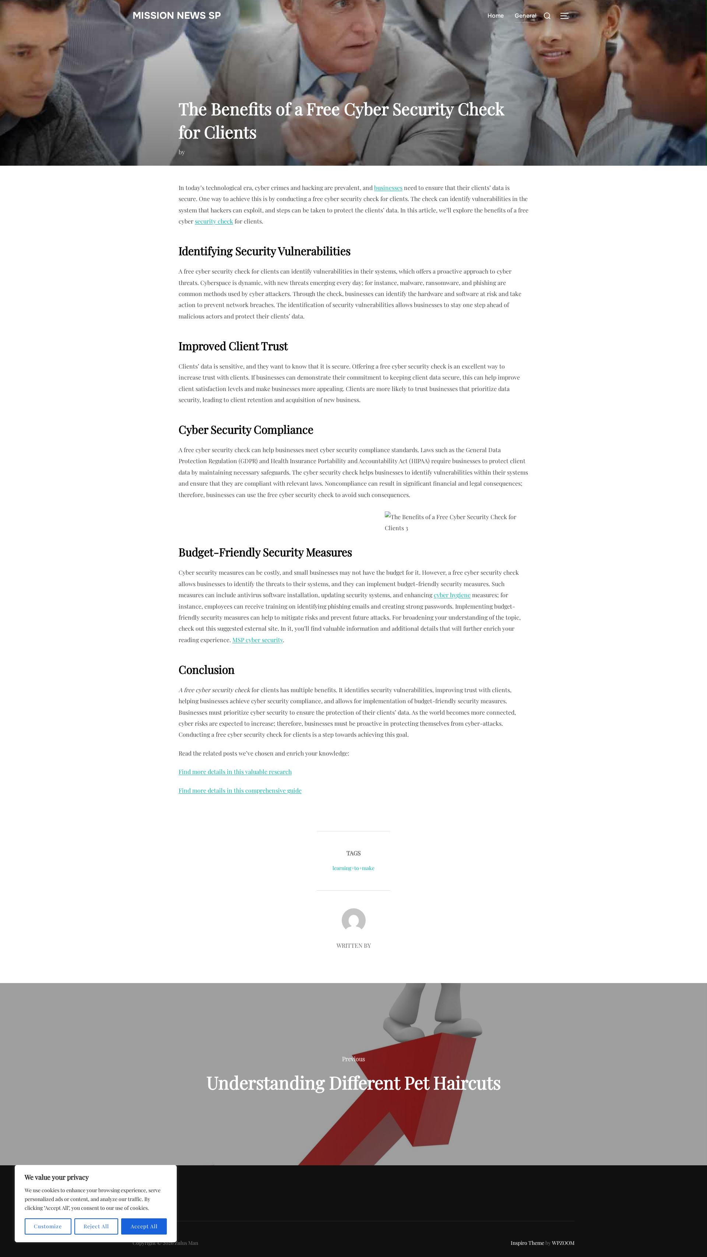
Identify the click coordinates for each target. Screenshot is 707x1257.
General (526, 16)
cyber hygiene (452, 595)
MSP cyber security (257, 640)
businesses (388, 187)
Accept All (144, 1226)
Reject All (96, 1226)
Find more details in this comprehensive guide (240, 790)
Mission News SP (177, 16)
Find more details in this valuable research (235, 771)
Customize (48, 1226)
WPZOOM (563, 1242)
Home (496, 16)
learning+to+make (353, 868)
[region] (96, 1203)
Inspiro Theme (527, 1242)
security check (214, 221)
